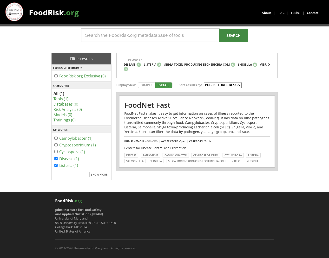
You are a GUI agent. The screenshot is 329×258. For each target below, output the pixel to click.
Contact (312, 13)
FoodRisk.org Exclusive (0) (82, 76)
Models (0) (62, 114)
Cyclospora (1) (72, 151)
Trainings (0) (64, 120)
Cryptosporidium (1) (77, 145)
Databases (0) (65, 104)
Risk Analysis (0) (67, 109)
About (266, 13)
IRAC (280, 13)
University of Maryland (91, 248)
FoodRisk (54, 12)
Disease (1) (69, 158)
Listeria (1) (68, 165)
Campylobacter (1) (75, 138)
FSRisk (295, 13)
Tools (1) (60, 98)
